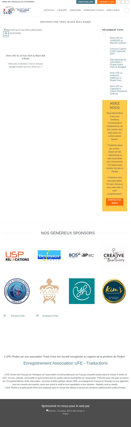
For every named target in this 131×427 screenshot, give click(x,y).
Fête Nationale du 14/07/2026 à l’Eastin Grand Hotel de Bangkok (118, 63)
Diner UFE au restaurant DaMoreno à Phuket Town (116, 76)
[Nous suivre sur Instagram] (123, 2)
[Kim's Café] (114, 291)
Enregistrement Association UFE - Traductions (65, 363)
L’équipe (62, 10)
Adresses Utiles (94, 10)
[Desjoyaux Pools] (49, 255)
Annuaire (75, 10)
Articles (49, 10)
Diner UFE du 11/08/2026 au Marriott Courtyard (118, 40)
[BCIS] (17, 291)
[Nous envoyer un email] (127, 2)
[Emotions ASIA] (17, 255)
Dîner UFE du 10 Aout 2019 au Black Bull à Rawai (25, 57)
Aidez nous (113, 10)
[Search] (127, 10)
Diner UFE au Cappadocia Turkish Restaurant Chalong (118, 90)
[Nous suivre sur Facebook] (119, 2)
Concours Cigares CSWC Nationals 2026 (118, 51)
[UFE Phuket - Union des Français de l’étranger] (16, 10)
